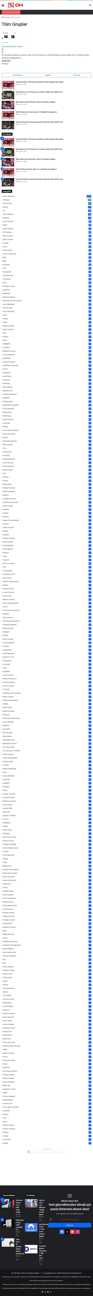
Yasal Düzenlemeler (10, 758)
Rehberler (6, 293)
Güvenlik (6, 455)
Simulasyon (7, 452)
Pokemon (6, 383)
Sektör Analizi (8, 506)
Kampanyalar (8, 401)
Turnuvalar (7, 1139)
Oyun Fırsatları (8, 675)
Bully (5, 931)
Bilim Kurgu (7, 416)
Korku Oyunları (8, 329)
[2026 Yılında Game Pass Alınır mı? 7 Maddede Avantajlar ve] (8, 115)
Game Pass (7, 484)
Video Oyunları (8, 419)
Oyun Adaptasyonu (10, 905)
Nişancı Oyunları (9, 538)
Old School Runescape (11, 718)
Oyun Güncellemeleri (10, 603)
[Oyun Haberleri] (16, 5)
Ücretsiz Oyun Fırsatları (11, 751)
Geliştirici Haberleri (10, 394)
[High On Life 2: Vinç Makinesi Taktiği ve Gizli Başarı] (31, 1203)
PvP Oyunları (7, 733)
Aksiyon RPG (7, 808)
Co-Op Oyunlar (8, 686)
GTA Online (7, 995)
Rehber (5, 427)
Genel (5, 247)
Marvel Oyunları (9, 599)
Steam (5, 437)
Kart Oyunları (8, 236)
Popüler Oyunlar (9, 920)
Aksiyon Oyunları (9, 488)
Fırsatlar (6, 646)
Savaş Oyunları (8, 999)
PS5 (4, 963)
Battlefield (6, 358)
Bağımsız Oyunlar (9, 351)
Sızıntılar (6, 614)
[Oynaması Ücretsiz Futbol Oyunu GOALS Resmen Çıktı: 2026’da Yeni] (8, 125)
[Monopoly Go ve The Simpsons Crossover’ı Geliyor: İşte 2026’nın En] (8, 95)
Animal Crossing (9, 1129)
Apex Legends (8, 895)
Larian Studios (8, 1006)
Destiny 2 (6, 1010)
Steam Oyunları (8, 1053)
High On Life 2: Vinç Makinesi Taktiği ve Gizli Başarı (42, 1207)
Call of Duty (7, 830)
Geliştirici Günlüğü (9, 844)
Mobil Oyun (7, 376)
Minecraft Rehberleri (10, 700)
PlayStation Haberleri (10, 405)
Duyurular (6, 423)
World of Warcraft (9, 880)
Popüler (48, 75)
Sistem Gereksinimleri (11, 581)
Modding (6, 833)
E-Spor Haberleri (9, 1096)
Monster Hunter (9, 913)
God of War (7, 596)
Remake (6, 509)
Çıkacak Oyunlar (9, 362)
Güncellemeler (8, 275)
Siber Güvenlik (8, 1017)
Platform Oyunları (9, 801)
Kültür (5, 790)
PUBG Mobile (8, 1100)
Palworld (6, 1067)
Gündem (6, 632)
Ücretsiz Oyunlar (9, 434)
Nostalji (5, 1132)
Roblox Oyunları (8, 711)
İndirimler (6, 290)
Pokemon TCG (8, 657)
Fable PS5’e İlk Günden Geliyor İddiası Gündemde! (20, 1246)
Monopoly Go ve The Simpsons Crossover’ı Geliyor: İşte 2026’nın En (39, 92)
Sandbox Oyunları (9, 499)
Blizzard (6, 517)
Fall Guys (6, 715)
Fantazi (5, 851)
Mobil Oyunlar (8, 239)
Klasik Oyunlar (8, 628)
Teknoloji (6, 200)
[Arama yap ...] (90, 5)
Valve (5, 668)
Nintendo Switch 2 (9, 679)
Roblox (5, 531)
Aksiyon (6, 495)
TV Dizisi (6, 689)
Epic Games (7, 578)
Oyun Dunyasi (8, 221)
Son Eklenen (18, 75)
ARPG (5, 1049)
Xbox (5, 340)
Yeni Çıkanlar (7, 571)
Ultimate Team (8, 589)
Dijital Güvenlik (8, 934)
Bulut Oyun (7, 1039)
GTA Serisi (7, 279)
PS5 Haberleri (8, 549)
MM (59, 1273)
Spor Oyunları (8, 617)
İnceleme (6, 347)
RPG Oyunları (8, 445)
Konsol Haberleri (9, 682)
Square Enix (7, 1031)
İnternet (6, 524)
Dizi (4, 959)
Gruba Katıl (6, 61)
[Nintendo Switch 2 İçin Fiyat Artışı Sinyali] (8, 1203)
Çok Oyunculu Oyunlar (11, 610)
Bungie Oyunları (9, 1075)
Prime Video (7, 1021)
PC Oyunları (7, 232)
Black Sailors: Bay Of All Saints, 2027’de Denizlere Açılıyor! (35, 102)
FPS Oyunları (7, 308)
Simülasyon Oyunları (10, 365)
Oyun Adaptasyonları (10, 848)
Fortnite (6, 765)
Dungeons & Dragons (10, 869)
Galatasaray (7, 1003)
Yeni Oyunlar (7, 805)
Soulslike (6, 787)
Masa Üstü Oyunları (10, 873)
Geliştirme (6, 823)
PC (4, 211)
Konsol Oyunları (8, 326)
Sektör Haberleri (9, 491)
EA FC (5, 607)
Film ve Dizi (7, 203)
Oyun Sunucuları (9, 1042)
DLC (4, 473)
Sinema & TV (7, 1103)
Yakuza (5, 859)
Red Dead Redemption (11, 621)
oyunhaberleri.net (50, 1273)
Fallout (5, 481)
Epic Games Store (9, 952)
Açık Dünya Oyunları (10, 502)
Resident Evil (7, 391)
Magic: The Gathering (11, 520)
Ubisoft (5, 337)
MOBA (5, 704)
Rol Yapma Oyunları (10, 1071)
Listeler (5, 1136)
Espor (5, 1121)
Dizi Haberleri (8, 387)
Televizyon (7, 884)
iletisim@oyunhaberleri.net (60, 1284)
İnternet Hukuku (9, 1013)
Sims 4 (5, 938)
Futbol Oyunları (8, 592)
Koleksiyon (7, 373)
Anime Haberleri (9, 1082)
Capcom (6, 560)
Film (4, 268)
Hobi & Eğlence (8, 949)
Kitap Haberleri (8, 967)
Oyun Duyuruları (9, 1060)
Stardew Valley (8, 891)
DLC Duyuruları (8, 747)
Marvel (5, 992)
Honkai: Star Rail (9, 794)
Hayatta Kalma (8, 1125)
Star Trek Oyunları (9, 837)
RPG (4, 257)
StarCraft (6, 779)
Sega (5, 862)
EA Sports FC (8, 923)
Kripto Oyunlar (8, 754)
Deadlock (6, 671)
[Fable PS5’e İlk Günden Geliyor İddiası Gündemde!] (8, 1242)
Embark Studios (8, 970)
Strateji (5, 513)
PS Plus (6, 477)
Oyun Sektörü (8, 542)
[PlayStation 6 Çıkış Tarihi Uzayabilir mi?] (8, 1223)
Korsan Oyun (7, 974)
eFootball (6, 1111)
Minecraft (6, 1085)
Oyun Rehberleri (9, 304)
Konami (5, 1114)
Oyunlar (6, 243)
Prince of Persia (9, 563)
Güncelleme (7, 736)
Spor (4, 333)
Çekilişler (6, 783)
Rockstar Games (9, 297)
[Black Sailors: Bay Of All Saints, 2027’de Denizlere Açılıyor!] (8, 105)
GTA (4, 283)
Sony (5, 772)
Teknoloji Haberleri (9, 625)
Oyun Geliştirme (9, 355)
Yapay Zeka (7, 412)
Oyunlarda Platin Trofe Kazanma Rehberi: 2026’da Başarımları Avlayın (39, 82)
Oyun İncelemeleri (9, 254)
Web (4, 261)
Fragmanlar (7, 661)
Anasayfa (6, 17)
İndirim (5, 635)
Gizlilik (5, 826)
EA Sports (6, 729)
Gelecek (6, 725)
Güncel (5, 985)
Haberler (6, 218)
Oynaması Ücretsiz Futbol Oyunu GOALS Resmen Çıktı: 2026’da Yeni (39, 122)
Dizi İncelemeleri (9, 877)
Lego (5, 556)
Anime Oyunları (8, 527)
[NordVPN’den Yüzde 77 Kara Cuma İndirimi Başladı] (31, 1227)
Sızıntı (5, 981)
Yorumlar (76, 75)
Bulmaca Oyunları (9, 927)
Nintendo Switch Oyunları (12, 301)
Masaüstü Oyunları (10, 743)
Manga (5, 1143)
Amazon (6, 553)
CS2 (4, 448)
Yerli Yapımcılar (8, 409)
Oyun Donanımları (9, 898)
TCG (4, 1118)
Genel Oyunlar (8, 229)
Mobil (5, 225)
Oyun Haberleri (8, 196)
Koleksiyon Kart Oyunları (12, 693)
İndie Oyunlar (8, 470)
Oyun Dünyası (8, 214)
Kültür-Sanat (7, 250)
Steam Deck (7, 977)
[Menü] (3, 5)
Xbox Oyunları (8, 463)
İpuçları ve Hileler (9, 815)
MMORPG (6, 344)
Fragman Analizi (9, 797)
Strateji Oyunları (9, 286)
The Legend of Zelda (10, 1107)
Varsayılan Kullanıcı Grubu (12, 46)
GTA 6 (5, 369)
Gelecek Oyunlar (9, 459)
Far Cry (6, 819)
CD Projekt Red (8, 855)
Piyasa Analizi (8, 761)
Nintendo (6, 265)
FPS (4, 567)
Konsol (5, 207)
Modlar (5, 585)
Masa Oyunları (8, 697)
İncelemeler (7, 650)
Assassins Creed (9, 1028)
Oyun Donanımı (8, 988)
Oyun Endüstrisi (8, 643)
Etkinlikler (6, 398)
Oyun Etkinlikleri (9, 776)
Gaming (6, 535)
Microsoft (6, 812)
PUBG (5, 1093)
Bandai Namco (8, 902)
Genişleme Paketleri (10, 941)
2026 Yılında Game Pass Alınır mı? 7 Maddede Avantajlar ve (36, 112)
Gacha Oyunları (8, 1078)
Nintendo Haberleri (10, 441)
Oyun (5, 315)
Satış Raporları (8, 545)
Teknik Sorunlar (8, 916)
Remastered (7, 1035)
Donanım (6, 380)
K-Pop (5, 887)
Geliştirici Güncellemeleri (12, 945)
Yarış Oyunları (8, 909)
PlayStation (7, 272)
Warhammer (7, 866)
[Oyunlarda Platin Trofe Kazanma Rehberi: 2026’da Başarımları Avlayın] (8, 85)
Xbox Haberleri (8, 466)
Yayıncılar (6, 664)
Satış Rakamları (8, 653)
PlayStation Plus (9, 740)
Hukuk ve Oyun (8, 841)
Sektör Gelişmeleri (9, 769)
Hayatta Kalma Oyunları (11, 1046)
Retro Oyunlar (8, 639)
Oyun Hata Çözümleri (11, 430)
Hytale (5, 319)
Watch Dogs (7, 707)
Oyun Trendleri (8, 722)
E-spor (5, 1057)
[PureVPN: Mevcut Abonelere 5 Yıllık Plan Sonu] (31, 1249)
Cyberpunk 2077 (9, 574)
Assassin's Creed (9, 1089)
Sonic (5, 1064)
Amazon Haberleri (9, 956)
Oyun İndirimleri (8, 311)
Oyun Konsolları (8, 1024)
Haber (5, 322)
